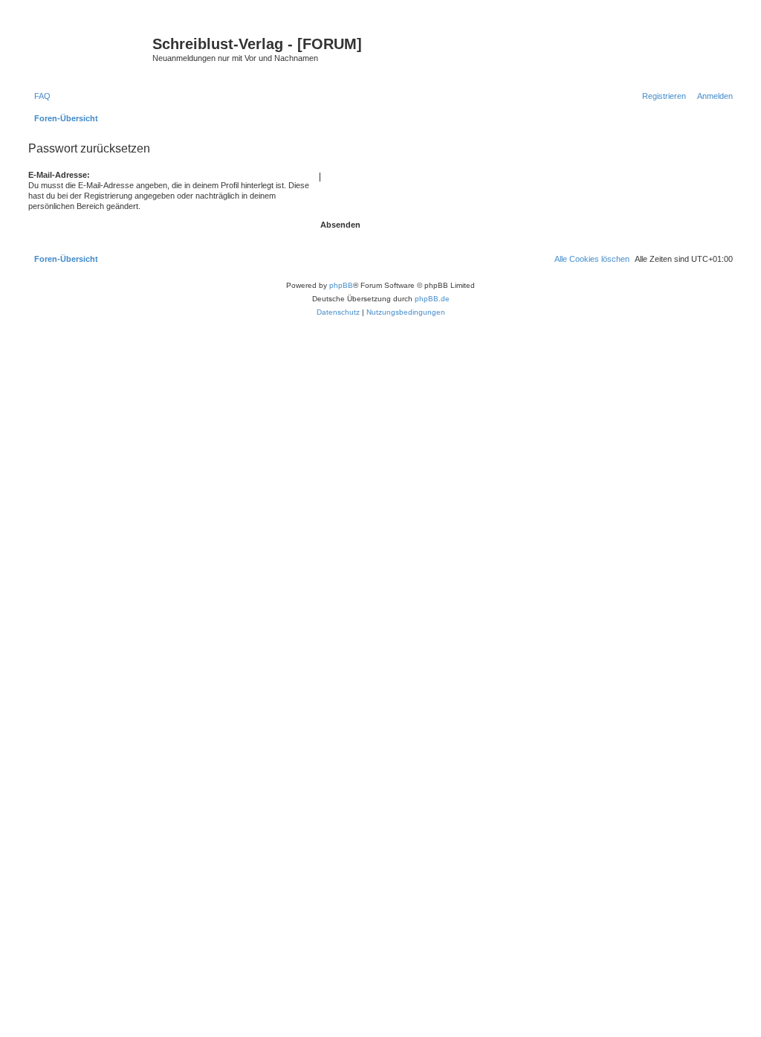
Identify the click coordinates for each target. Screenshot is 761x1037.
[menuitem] (39, 96)
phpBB (341, 285)
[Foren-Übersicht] (88, 48)
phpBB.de (432, 299)
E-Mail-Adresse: (59, 174)
